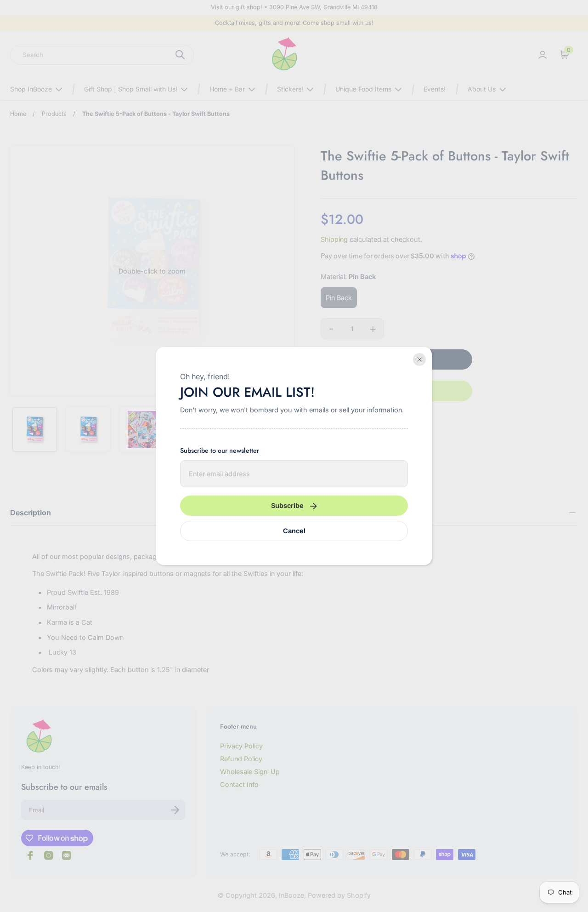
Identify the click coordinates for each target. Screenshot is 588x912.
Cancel (294, 531)
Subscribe (287, 505)
